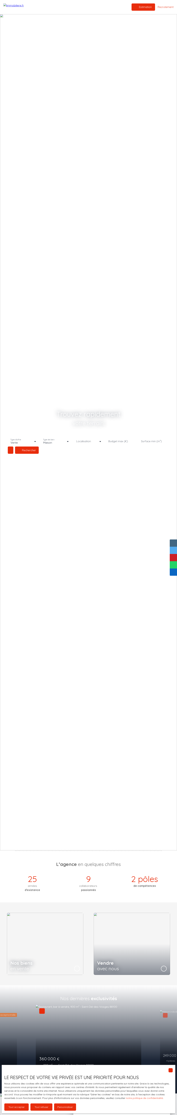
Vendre (75, 7)
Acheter (64, 7)
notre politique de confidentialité (144, 1098)
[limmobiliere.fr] (20, 7)
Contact (106, 7)
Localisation (83, 441)
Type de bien (48, 440)
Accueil (52, 7)
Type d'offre (15, 440)
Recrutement (91, 7)
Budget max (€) (118, 441)
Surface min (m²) (151, 441)
